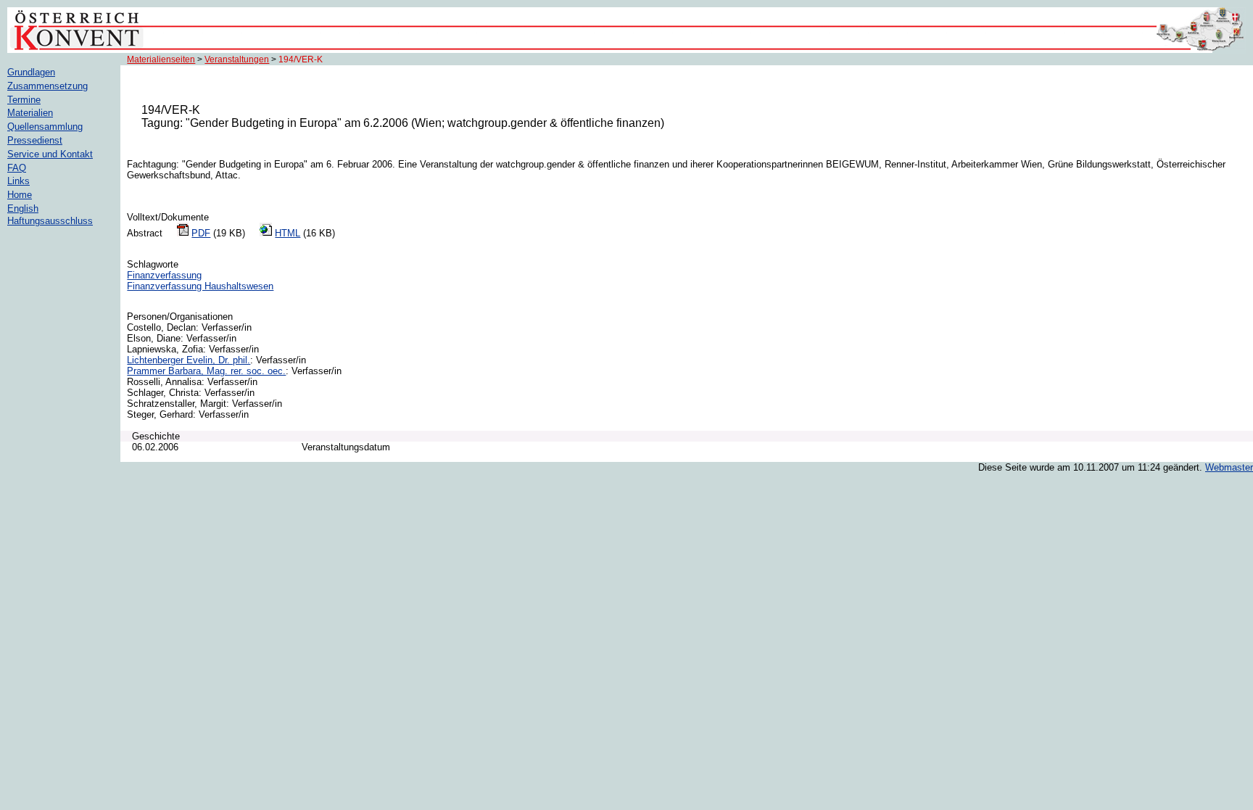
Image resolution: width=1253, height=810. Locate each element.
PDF (200, 233)
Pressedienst (34, 140)
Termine (24, 99)
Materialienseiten (161, 59)
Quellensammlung (45, 126)
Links (18, 180)
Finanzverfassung (164, 275)
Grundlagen (31, 72)
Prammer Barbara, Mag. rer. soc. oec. (206, 370)
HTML (287, 233)
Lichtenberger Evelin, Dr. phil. (188, 360)
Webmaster (1229, 467)
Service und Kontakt (50, 154)
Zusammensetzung (47, 85)
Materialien (30, 112)
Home (19, 194)
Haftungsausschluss (50, 220)
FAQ (16, 167)
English (22, 208)
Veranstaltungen (236, 59)
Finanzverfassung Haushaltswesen (200, 286)
